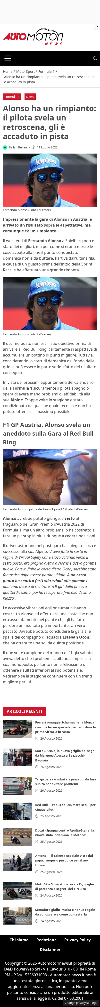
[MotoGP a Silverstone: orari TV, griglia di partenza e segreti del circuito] (17, 891)
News (30, 96)
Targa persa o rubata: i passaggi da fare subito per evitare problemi (65, 781)
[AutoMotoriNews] (33, 37)
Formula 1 (11, 96)
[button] (95, 58)
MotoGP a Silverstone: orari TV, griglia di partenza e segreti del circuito (64, 886)
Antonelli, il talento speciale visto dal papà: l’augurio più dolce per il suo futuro (64, 860)
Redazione (46, 940)
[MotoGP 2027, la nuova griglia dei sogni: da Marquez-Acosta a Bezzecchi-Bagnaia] (17, 757)
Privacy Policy (77, 940)
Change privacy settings (81, 1003)
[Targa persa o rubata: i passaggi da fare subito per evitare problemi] (17, 786)
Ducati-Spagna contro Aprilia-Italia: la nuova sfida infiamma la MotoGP (64, 832)
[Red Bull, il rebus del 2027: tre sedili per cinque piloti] (17, 811)
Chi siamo (19, 940)
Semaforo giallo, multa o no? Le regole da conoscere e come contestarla (65, 911)
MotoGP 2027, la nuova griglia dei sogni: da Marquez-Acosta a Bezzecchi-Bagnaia (65, 755)
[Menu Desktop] (8, 58)
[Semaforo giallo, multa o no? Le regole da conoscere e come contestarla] (17, 916)
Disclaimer (50, 949)
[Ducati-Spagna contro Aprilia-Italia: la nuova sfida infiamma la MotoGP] (17, 837)
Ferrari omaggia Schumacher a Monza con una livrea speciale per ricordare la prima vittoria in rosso (65, 727)
